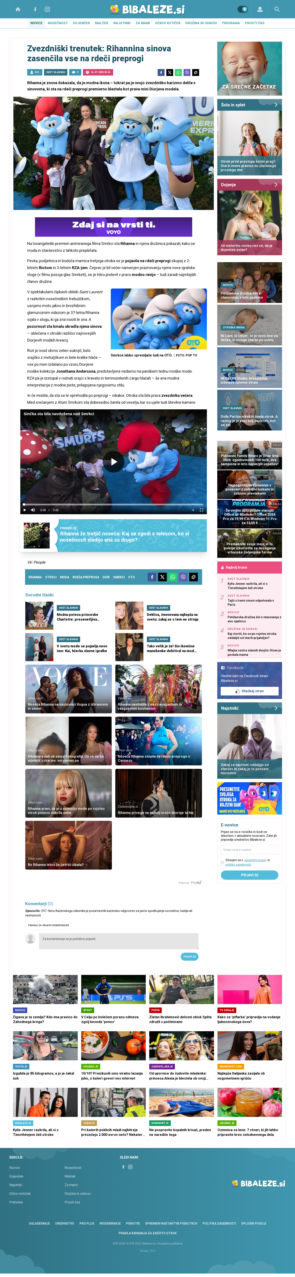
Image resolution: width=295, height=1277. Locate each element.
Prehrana (231, 23)
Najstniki (121, 23)
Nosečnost (58, 23)
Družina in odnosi (201, 23)
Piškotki (133, 1223)
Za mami (143, 23)
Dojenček (81, 23)
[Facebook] (35, 9)
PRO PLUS (86, 1223)
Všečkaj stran (253, 691)
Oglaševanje (39, 1223)
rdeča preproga (86, 577)
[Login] (259, 9)
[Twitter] (169, 72)
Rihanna (35, 577)
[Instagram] (47, 9)
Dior (106, 577)
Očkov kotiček (167, 23)
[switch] (243, 9)
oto (131, 577)
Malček (101, 23)
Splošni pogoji (253, 1223)
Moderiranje (110, 1223)
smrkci (119, 577)
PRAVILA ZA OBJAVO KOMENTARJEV (48, 925)
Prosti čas (255, 23)
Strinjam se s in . (247, 862)
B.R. (37, 72)
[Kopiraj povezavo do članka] (195, 72)
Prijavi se (189, 956)
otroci (51, 577)
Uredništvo (64, 1223)
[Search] (277, 9)
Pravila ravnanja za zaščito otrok (148, 1233)
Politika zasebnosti (219, 1223)
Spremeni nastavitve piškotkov (171, 1223)
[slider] (113, 504)
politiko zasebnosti (238, 864)
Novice (36, 23)
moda (64, 577)
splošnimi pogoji (255, 860)
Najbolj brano (236, 567)
